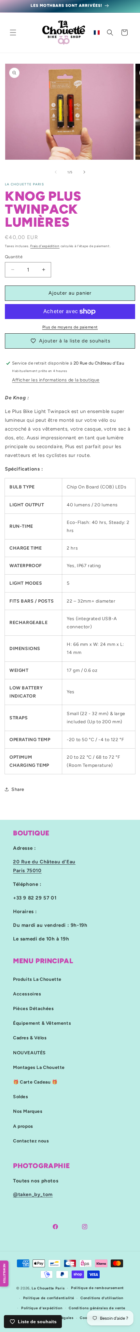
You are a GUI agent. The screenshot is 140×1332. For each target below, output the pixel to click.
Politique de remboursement (97, 1288)
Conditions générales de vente (97, 1308)
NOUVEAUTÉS (29, 1053)
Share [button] (17, 789)
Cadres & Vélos (30, 1038)
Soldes (20, 1096)
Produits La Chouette (37, 979)
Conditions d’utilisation (101, 1298)
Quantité (13, 256)
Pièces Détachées (33, 1008)
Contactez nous (31, 1141)
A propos (23, 1126)
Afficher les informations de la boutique (56, 380)
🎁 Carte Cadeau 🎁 (35, 1082)
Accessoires (27, 994)
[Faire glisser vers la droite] (84, 172)
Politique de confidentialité (48, 1298)
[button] (13, 32)
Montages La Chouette (39, 1067)
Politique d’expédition (41, 1308)
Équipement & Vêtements (42, 1023)
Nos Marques (28, 1111)
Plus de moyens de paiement (70, 327)
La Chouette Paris (48, 1288)
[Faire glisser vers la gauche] (56, 172)
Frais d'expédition (45, 246)
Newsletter (4, 1273)
